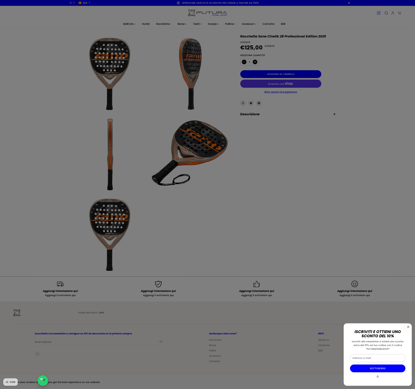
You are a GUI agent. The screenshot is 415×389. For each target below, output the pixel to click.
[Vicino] (408, 326)
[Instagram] (377, 376)
